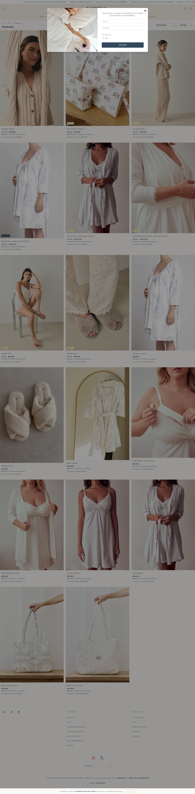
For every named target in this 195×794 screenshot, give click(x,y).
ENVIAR (123, 45)
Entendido (130, 791)
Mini (106, 38)
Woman (108, 35)
